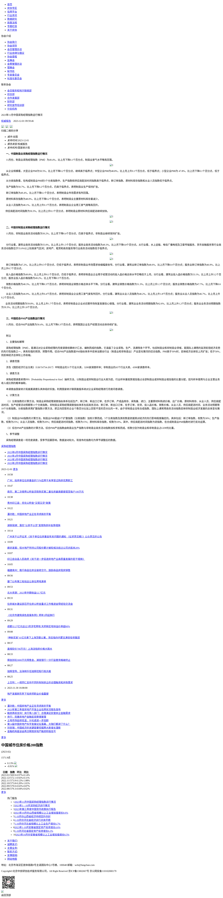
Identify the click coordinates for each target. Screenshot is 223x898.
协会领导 (12, 45)
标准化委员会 (14, 78)
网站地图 (12, 859)
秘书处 (11, 71)
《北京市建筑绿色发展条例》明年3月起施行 (31, 615)
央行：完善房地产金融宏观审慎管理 (26, 717)
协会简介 (12, 42)
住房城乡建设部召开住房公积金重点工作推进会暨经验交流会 (40, 604)
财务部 (11, 101)
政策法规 (12, 22)
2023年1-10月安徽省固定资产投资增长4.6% (37, 827)
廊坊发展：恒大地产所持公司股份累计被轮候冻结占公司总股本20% (43, 548)
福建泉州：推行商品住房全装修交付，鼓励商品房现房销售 (38, 570)
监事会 (11, 60)
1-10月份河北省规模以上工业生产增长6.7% (37, 823)
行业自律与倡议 (15, 53)
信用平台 (12, 11)
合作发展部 (13, 98)
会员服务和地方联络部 (19, 90)
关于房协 (12, 30)
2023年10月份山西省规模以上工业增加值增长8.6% (41, 813)
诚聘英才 (12, 844)
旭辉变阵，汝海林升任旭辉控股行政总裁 (29, 671)
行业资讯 (12, 15)
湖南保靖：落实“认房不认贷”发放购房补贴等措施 (33, 525)
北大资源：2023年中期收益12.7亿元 (26, 592)
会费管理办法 (14, 64)
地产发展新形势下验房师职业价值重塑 (28, 693)
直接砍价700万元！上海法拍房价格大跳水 (29, 649)
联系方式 (12, 851)
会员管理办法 (14, 49)
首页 (9, 4)
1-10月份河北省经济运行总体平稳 (33, 820)
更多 (15, 469)
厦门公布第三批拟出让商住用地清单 (26, 581)
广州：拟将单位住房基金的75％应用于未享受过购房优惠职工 (40, 480)
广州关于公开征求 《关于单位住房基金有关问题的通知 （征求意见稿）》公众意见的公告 (54, 536)
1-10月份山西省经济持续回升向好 (33, 816)
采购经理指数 (8, 446)
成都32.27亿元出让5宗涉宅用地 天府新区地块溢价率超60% (38, 626)
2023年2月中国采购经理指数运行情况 (27, 463)
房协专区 (12, 8)
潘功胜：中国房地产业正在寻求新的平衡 (29, 514)
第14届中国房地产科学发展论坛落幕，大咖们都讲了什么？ (38, 724)
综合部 (11, 94)
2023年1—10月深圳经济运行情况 (32, 805)
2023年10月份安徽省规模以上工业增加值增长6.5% (42, 834)
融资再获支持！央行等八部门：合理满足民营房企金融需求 (38, 713)
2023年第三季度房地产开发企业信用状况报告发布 (34, 709)
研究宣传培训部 (15, 105)
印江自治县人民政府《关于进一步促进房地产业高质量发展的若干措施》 (46, 559)
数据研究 (12, 19)
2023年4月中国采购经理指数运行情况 (27, 456)
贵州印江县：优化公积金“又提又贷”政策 (29, 503)
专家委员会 (13, 75)
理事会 (11, 67)
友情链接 (12, 855)
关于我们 (12, 840)
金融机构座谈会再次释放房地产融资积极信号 (31, 731)
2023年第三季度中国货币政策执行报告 (35, 809)
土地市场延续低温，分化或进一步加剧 (28, 720)
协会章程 (12, 56)
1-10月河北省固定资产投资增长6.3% (34, 831)
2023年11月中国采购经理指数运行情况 (35, 802)
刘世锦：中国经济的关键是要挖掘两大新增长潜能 (34, 727)
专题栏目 (12, 26)
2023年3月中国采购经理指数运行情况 (27, 459)
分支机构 (12, 109)
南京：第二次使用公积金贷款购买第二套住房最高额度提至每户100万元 (45, 491)
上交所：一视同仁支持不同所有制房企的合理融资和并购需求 (40, 682)
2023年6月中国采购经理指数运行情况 (27, 452)
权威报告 (6, 121)
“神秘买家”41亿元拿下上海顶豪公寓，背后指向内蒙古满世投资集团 (43, 637)
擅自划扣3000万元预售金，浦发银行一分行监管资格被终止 (38, 660)
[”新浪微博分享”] (3, 127)
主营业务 (12, 848)
